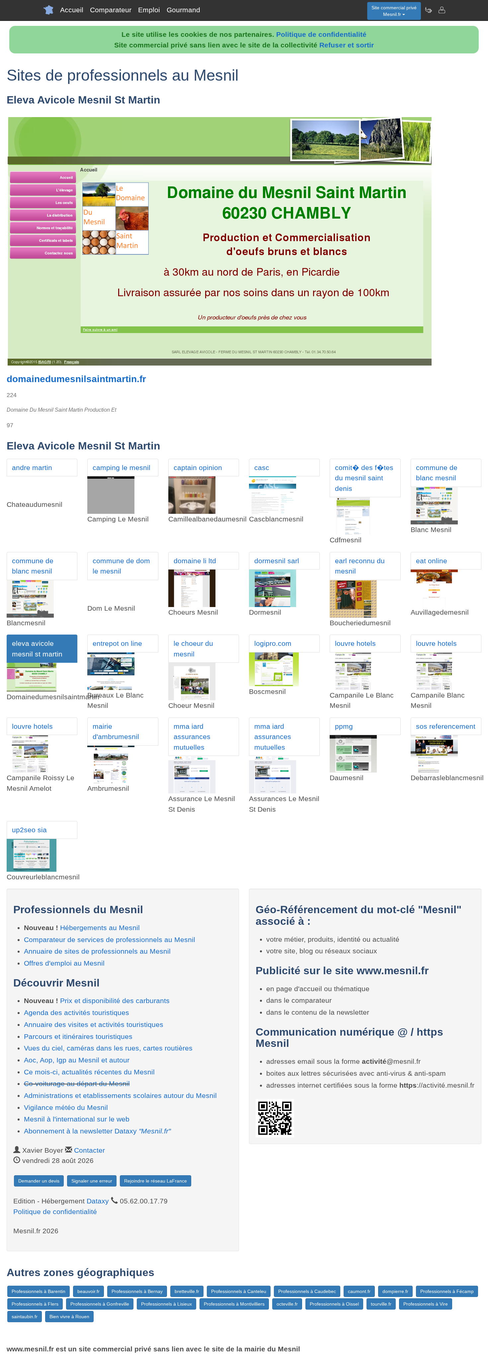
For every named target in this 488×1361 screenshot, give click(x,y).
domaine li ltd (195, 561)
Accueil (71, 10)
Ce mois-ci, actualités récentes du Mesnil (89, 1072)
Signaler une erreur (91, 1181)
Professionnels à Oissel (334, 1304)
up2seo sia (29, 830)
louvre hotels (355, 643)
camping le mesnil (121, 467)
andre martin (32, 467)
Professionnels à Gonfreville (99, 1304)
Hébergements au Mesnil (100, 927)
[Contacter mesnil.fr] (441, 10)
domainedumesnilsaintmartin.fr (76, 379)
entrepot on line (117, 643)
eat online (431, 561)
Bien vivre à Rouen (69, 1316)
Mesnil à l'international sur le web (76, 1119)
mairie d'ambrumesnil (116, 731)
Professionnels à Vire (425, 1304)
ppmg (344, 726)
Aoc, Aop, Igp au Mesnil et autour (76, 1060)
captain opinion (198, 467)
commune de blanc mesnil (436, 473)
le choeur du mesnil (193, 649)
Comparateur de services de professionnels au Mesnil (109, 939)
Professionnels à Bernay (137, 1291)
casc (261, 467)
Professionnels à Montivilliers (234, 1304)
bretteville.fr (187, 1291)
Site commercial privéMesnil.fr (394, 11)
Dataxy (98, 1201)
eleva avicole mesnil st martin (37, 649)
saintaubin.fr (25, 1316)
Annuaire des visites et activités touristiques (93, 1024)
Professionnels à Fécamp (447, 1291)
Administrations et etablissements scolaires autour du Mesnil (120, 1095)
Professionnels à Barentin (38, 1291)
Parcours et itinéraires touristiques (78, 1036)
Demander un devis (38, 1181)
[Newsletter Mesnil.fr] (428, 10)
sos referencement (445, 726)
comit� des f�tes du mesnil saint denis (364, 478)
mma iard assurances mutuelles (192, 736)
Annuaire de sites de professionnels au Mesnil (97, 951)
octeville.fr (287, 1304)
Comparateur (110, 10)
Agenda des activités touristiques (76, 1012)
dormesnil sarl (276, 561)
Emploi (149, 10)
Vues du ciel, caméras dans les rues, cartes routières (108, 1048)
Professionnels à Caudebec (307, 1291)
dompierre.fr (395, 1291)
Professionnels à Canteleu (238, 1291)
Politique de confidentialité (321, 34)
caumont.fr (359, 1291)
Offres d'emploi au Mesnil (64, 963)
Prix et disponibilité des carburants (115, 1000)
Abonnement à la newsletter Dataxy (97, 1131)
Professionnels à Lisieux (166, 1304)
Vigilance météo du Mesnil (66, 1107)
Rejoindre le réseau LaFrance (155, 1181)
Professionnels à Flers (35, 1304)
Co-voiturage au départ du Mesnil (77, 1083)
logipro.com (272, 643)
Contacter (89, 1150)
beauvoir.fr (88, 1291)
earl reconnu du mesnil (360, 566)
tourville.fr (381, 1304)
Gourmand (183, 10)
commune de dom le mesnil (121, 566)
